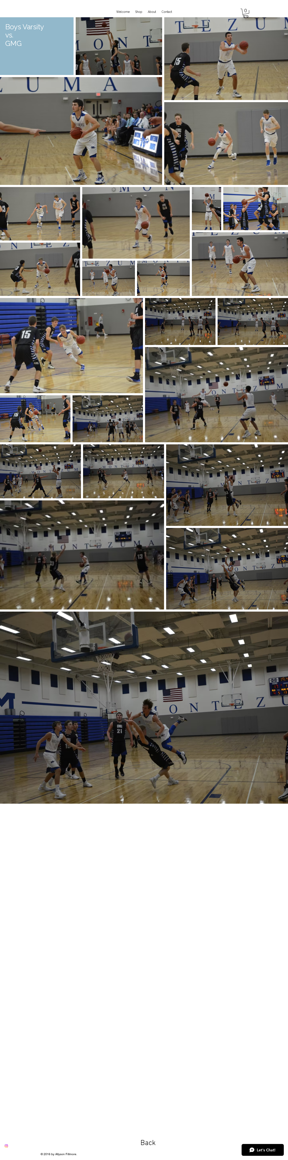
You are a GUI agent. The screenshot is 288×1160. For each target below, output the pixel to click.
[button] (246, 13)
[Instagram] (6, 1146)
